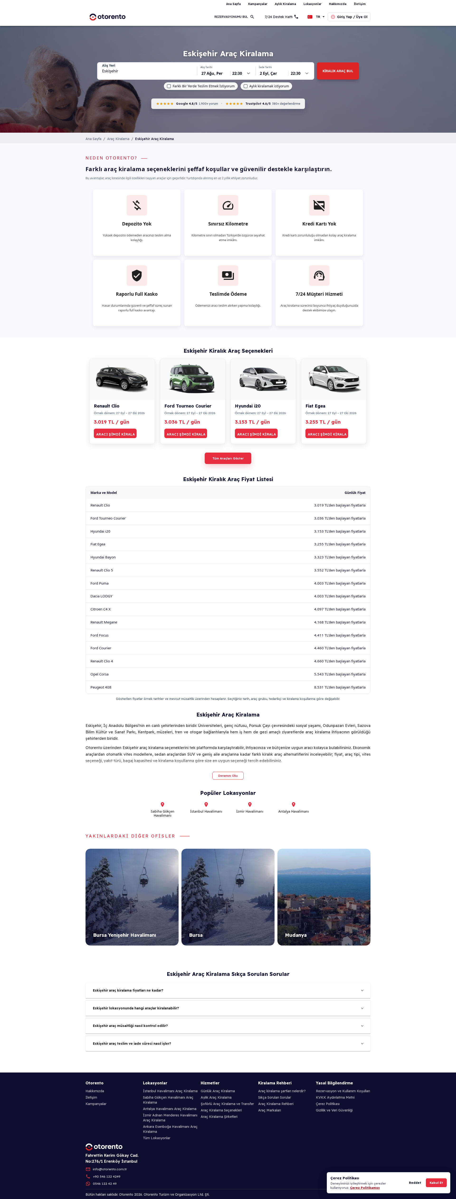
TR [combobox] (318, 17)
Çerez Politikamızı (365, 1188)
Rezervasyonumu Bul (231, 17)
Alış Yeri (108, 65)
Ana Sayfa (93, 139)
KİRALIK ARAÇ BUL (338, 71)
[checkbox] (169, 86)
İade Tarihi (265, 67)
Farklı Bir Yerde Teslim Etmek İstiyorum (204, 86)
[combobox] (147, 71)
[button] (228, 990)
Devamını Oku (228, 775)
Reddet (415, 1183)
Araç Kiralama (118, 139)
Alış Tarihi (206, 67)
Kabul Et (436, 1183)
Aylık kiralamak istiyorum (269, 86)
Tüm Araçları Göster (228, 458)
